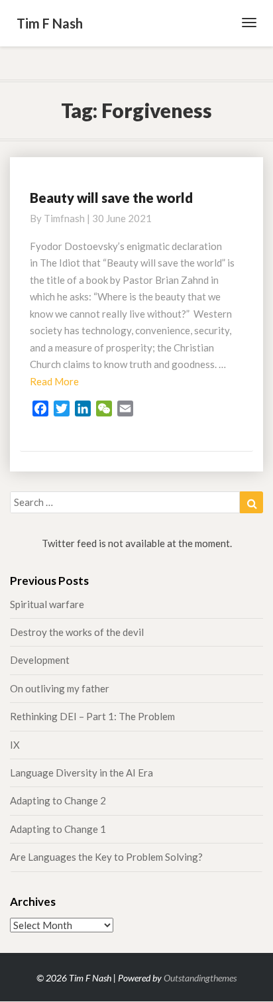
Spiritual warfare (47, 604)
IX (15, 745)
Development (40, 660)
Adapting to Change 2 (58, 800)
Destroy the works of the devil (77, 632)
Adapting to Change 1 (58, 829)
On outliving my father (59, 688)
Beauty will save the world (111, 198)
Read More (54, 381)
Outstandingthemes (200, 977)
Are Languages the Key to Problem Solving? (106, 857)
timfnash (64, 218)
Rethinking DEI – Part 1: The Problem (92, 716)
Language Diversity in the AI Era (81, 773)
